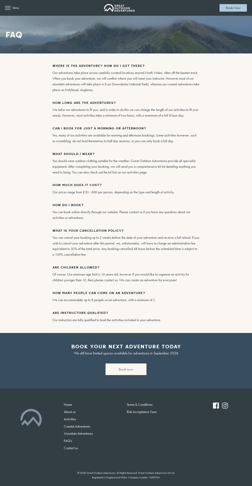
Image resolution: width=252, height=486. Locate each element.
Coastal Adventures (77, 426)
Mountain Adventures (78, 433)
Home (68, 404)
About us (69, 411)
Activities (70, 419)
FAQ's (68, 440)
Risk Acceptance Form (142, 411)
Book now (126, 369)
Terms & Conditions (139, 404)
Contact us (71, 448)
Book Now (233, 8)
